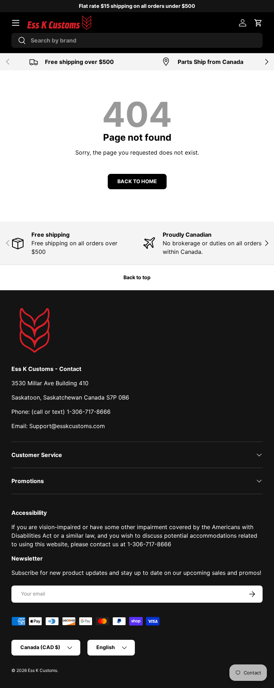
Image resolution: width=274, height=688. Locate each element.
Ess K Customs (42, 670)
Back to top (137, 277)
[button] (258, 23)
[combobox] (137, 40)
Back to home (137, 181)
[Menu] (16, 23)
